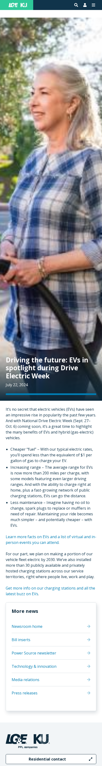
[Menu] (93, 5)
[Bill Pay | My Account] (85, 5)
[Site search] (76, 5)
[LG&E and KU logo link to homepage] (18, 5)
